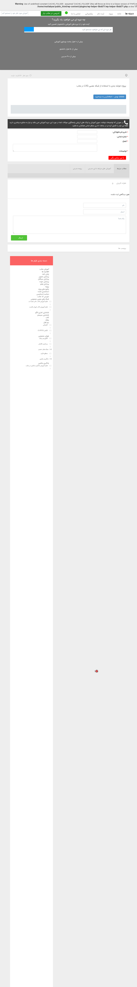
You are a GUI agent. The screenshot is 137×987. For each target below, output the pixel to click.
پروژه (47, 286)
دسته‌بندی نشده (43, 291)
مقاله (47, 320)
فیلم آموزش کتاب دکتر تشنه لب (38, 301)
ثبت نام (100, 14)
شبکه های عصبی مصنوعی (40, 299)
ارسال (20, 238)
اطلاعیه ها (45, 271)
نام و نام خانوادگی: (119, 132)
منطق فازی (44, 353)
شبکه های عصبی (45, 349)
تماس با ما (75, 14)
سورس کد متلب (43, 296)
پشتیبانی (89, 14)
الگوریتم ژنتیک (43, 338)
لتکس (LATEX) (43, 330)
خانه (119, 14)
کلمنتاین (45, 325)
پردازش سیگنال (43, 279)
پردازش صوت (44, 281)
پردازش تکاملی (43, 344)
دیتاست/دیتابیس (43, 294)
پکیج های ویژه (43, 289)
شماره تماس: (122, 136)
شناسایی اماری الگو (42, 312)
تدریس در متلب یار (51, 13)
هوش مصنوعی (43, 336)
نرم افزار (46, 322)
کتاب (47, 317)
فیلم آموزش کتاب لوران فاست (38, 307)
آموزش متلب (44, 269)
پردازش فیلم (44, 284)
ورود (111, 14)
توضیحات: (123, 151)
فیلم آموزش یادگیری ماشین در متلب (37, 365)
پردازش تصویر (44, 276)
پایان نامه (45, 274)
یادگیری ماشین (46, 359)
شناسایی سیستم (43, 315)
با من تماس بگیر (117, 158)
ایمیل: (124, 141)
